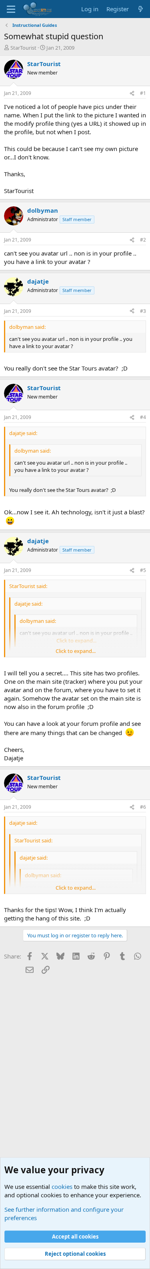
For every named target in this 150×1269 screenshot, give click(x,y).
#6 (143, 807)
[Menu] (11, 9)
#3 (143, 311)
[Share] (132, 93)
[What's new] (140, 9)
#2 (143, 239)
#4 (143, 417)
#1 (143, 93)
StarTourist (23, 47)
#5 (143, 570)
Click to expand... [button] (76, 651)
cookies (62, 1186)
